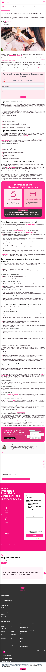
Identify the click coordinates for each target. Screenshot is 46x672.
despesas (26, 135)
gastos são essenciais (13, 394)
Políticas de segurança (6, 612)
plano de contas (29, 232)
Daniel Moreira (8, 21)
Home (2, 607)
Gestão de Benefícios (8, 598)
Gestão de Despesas (30, 598)
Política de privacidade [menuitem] (6, 655)
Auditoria (5, 254)
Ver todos (4, 562)
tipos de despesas (10, 167)
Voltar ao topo (40, 650)
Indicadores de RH (24, 627)
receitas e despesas (18, 230)
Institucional (23, 641)
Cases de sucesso (24, 646)
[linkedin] (2, 452)
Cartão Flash (41, 598)
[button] (1, 573)
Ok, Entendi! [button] (23, 669)
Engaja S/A (3, 616)
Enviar (34, 535)
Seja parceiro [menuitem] (4, 659)
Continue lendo (6, 576)
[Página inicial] (2, 6)
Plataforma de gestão (7, 600)
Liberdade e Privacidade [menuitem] (7, 658)
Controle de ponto (14, 641)
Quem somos (4, 609)
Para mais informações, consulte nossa (35, 665)
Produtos (22, 644)
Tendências (3, 628)
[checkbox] (34, 506)
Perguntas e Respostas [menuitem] (6, 661)
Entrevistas (3, 632)
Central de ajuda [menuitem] (5, 656)
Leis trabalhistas (4, 644)
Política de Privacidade (6, 666)
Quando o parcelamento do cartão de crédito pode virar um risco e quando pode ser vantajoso (22, 573)
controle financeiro (30, 224)
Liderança (3, 626)
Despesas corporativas (7, 6)
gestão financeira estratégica (15, 55)
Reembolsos (13, 629)
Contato (3, 614)
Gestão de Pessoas (19, 598)
